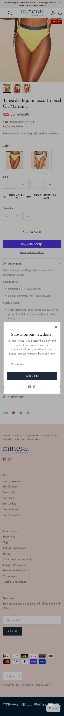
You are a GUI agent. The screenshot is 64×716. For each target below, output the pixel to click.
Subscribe (32, 376)
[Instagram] (34, 387)
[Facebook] (29, 387)
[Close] (56, 327)
